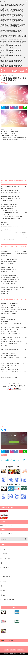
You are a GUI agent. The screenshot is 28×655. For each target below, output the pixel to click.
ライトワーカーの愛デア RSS (8, 640)
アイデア (5, 553)
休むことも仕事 (5, 459)
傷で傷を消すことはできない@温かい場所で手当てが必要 (10, 496)
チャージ (3, 457)
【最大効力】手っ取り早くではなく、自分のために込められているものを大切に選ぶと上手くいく (17, 498)
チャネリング (6, 567)
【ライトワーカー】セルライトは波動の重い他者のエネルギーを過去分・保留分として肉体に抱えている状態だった (23, 481)
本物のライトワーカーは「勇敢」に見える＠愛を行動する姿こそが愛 (4, 497)
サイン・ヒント (6, 558)
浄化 (2, 454)
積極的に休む (8, 460)
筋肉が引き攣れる (17, 460)
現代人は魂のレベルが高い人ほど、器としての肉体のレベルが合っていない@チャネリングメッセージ (10, 481)
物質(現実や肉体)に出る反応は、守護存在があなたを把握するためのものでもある (23, 497)
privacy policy (20, 649)
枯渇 (11, 459)
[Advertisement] (14, 161)
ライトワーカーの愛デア (14, 71)
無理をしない (17, 459)
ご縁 (4, 549)
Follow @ (14, 439)
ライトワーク (16, 457)
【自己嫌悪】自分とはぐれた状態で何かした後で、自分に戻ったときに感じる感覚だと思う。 (4, 480)
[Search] (25, 539)
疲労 (2, 460)
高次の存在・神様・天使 (8, 599)
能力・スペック (6, 595)
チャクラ (5, 563)
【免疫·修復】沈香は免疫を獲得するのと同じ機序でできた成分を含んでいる (17, 480)
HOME (7, 649)
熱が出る (24, 459)
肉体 (5, 454)
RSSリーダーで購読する (6, 533)
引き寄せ (5, 581)
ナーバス (9, 457)
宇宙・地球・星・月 (7, 576)
